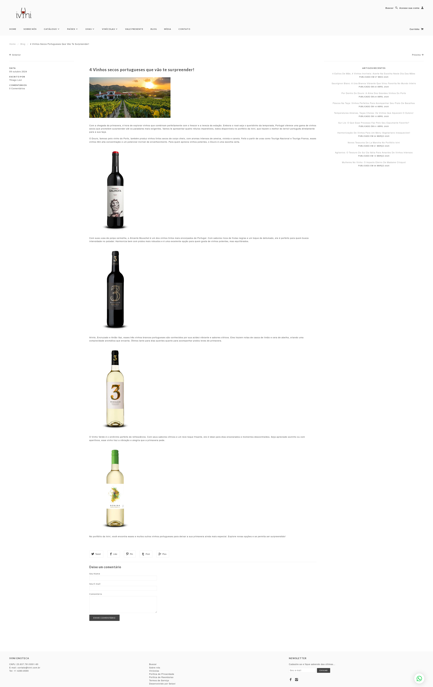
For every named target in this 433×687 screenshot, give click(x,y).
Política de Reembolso (161, 677)
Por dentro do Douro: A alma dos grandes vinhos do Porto (373, 93)
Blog (154, 29)
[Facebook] (290, 679)
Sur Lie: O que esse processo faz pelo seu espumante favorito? (373, 122)
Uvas (88, 29)
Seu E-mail (94, 584)
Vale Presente (134, 29)
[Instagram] (296, 679)
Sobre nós (154, 667)
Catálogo (50, 29)
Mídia (167, 29)
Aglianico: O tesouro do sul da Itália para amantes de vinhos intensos (374, 152)
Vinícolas (108, 29)
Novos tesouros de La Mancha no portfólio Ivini (374, 142)
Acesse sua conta (409, 7)
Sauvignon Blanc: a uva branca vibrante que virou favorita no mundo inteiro (374, 83)
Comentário (95, 594)
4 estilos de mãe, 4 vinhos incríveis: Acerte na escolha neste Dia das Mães (373, 73)
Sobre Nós (30, 29)
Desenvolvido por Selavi (162, 683)
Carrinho (415, 29)
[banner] (24, 13)
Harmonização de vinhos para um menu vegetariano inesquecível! (373, 132)
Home (12, 29)
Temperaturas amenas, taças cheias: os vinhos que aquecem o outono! (374, 112)
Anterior (16, 54)
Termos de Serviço (159, 680)
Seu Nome (94, 573)
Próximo (416, 54)
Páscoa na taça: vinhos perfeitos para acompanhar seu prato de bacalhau (374, 103)
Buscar (389, 7)
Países (71, 29)
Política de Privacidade (161, 673)
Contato (184, 29)
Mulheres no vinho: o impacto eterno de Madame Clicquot (374, 162)
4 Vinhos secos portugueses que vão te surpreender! (142, 69)
